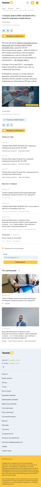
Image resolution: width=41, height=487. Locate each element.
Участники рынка (7, 408)
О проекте (5, 429)
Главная (3, 8)
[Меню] (37, 3)
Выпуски (4, 421)
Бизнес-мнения (7, 378)
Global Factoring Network (24, 211)
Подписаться (20, 262)
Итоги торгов (6, 234)
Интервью (4, 229)
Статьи (4, 387)
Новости (18, 8)
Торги (3, 241)
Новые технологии (16, 241)
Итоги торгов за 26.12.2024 (11, 238)
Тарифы (4, 446)
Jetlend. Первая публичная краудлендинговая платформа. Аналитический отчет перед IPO (19, 194)
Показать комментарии (14, 120)
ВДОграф (8, 241)
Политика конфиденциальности (12, 442)
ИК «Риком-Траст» (21, 60)
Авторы (4, 382)
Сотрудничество (7, 433)
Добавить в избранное (14, 36)
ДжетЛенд (7, 197)
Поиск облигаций (7, 412)
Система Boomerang (8, 416)
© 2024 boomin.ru (7, 459)
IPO (3, 197)
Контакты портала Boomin (10, 438)
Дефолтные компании (9, 404)
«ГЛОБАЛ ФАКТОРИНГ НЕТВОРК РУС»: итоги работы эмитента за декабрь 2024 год (20, 207)
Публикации (10, 8)
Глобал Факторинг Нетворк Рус (11, 25)
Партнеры (5, 425)
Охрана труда (6, 450)
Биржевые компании (9, 395)
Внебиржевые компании (10, 399)
